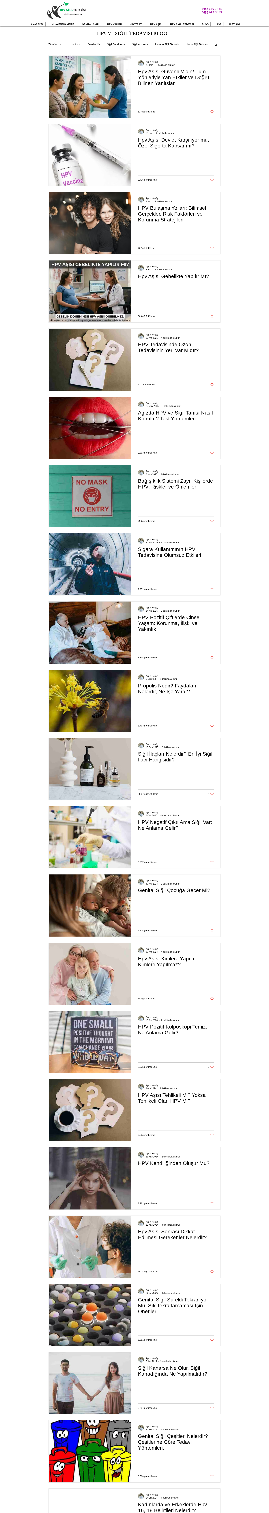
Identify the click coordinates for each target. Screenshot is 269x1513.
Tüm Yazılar (55, 44)
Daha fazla (193, 44)
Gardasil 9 (94, 44)
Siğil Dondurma (116, 44)
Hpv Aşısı (75, 44)
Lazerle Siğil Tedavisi (167, 44)
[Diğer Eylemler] (213, 63)
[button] (61, 24)
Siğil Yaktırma (140, 44)
